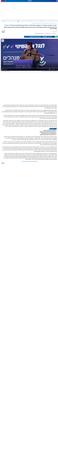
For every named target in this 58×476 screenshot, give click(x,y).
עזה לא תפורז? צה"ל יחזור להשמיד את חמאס (47, 134)
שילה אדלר (53, 33)
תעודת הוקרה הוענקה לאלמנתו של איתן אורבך (47, 131)
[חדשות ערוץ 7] (29, 1)
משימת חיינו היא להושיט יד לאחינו (49, 130)
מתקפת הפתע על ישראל (38, 33)
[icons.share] (1, 1)
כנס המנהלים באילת (47, 33)
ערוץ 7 (55, 23)
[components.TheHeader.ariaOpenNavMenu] (49, 1)
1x (55, 69)
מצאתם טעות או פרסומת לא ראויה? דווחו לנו (28, 161)
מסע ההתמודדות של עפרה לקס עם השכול (47, 133)
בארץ (53, 23)
